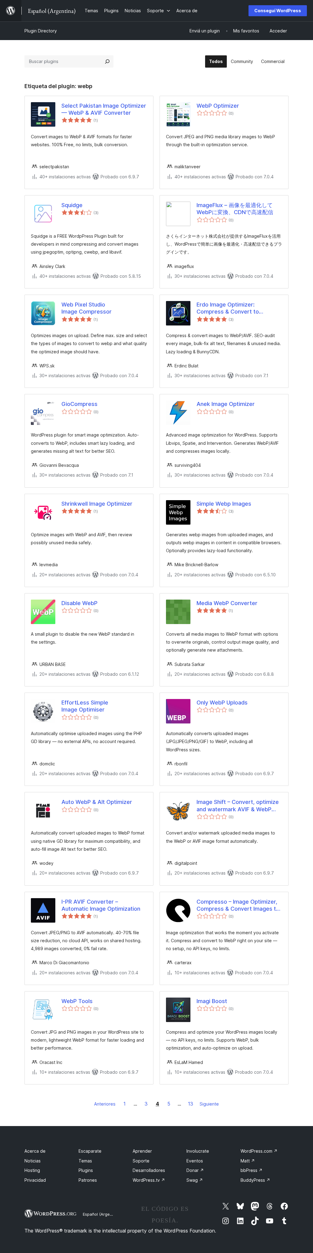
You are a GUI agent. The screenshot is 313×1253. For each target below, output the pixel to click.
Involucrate (197, 1151)
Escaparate (90, 1151)
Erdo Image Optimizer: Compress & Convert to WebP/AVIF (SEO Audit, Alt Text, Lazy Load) (239, 308)
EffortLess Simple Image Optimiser (84, 706)
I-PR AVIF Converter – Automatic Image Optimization (100, 905)
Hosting (32, 1170)
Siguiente (209, 1103)
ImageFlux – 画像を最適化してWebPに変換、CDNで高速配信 (235, 208)
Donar (195, 1170)
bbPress (252, 1170)
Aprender (142, 1151)
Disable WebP (79, 603)
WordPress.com (259, 1151)
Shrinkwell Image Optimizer (96, 503)
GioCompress (79, 404)
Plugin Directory (40, 30)
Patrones (88, 1180)
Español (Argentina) (102, 1214)
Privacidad (35, 1180)
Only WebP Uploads (222, 702)
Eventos (194, 1160)
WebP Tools (77, 1001)
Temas (85, 1160)
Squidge (72, 205)
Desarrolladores (149, 1170)
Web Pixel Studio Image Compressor (86, 308)
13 (190, 1104)
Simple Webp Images (224, 503)
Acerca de (35, 1151)
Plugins (86, 1170)
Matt (248, 1160)
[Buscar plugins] (107, 61)
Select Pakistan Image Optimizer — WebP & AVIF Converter (103, 109)
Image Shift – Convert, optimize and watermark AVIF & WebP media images (238, 806)
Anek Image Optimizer (226, 404)
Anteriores (105, 1103)
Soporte (141, 1160)
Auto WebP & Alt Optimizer (96, 802)
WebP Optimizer (218, 105)
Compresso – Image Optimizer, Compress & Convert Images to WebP (238, 905)
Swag (194, 1180)
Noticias (32, 1160)
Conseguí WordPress (277, 10)
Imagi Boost (212, 1001)
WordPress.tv (149, 1180)
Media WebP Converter (227, 603)
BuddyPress (255, 1180)
